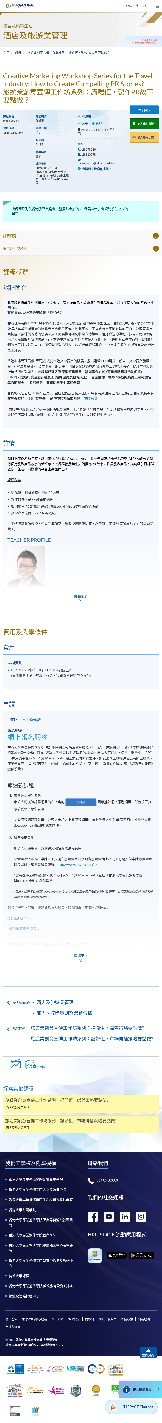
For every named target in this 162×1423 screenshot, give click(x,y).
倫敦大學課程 (19, 1276)
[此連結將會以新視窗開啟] (117, 1255)
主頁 (6, 53)
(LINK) (12, 377)
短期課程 (16, 918)
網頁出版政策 (107, 1319)
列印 (99, 123)
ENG (129, 5)
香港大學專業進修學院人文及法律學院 (37, 1189)
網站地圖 (144, 1319)
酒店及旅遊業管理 (35, 35)
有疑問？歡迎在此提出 (96, 169)
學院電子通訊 (36, 1064)
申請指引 (90, 398)
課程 (18, 53)
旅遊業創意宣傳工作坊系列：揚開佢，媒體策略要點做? (87, 1027)
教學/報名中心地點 (34, 1319)
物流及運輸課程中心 (24, 1296)
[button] (144, 6)
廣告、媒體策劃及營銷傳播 (64, 1013)
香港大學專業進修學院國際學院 (32, 1235)
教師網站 (74, 1319)
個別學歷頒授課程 (22, 929)
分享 (85, 123)
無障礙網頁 (12, 1327)
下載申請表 (33, 720)
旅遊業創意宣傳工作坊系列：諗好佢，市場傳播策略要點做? (92, 1038)
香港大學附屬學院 (22, 1210)
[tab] (81, 272)
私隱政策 (127, 1319)
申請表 (86, 116)
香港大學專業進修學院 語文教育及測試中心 (41, 1286)
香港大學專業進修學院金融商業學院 (36, 1179)
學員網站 (57, 1319)
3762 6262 (107, 1180)
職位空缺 (11, 1319)
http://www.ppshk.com (74, 864)
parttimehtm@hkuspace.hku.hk (98, 163)
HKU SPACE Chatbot (136, 1407)
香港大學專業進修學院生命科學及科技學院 (41, 1200)
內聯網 (89, 1319)
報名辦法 (144, 110)
